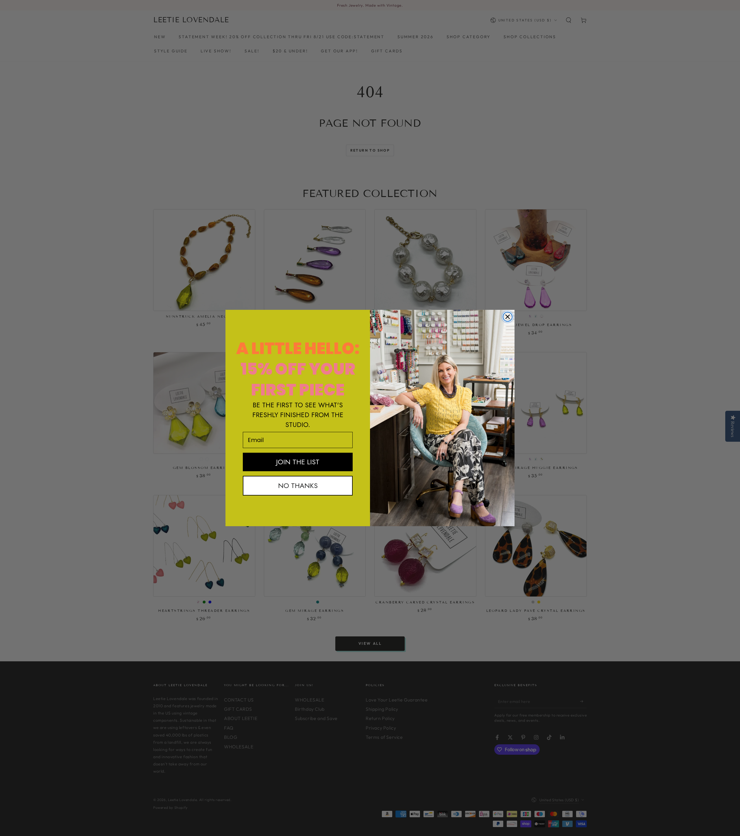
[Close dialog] (507, 316)
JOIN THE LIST (297, 462)
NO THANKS (298, 485)
